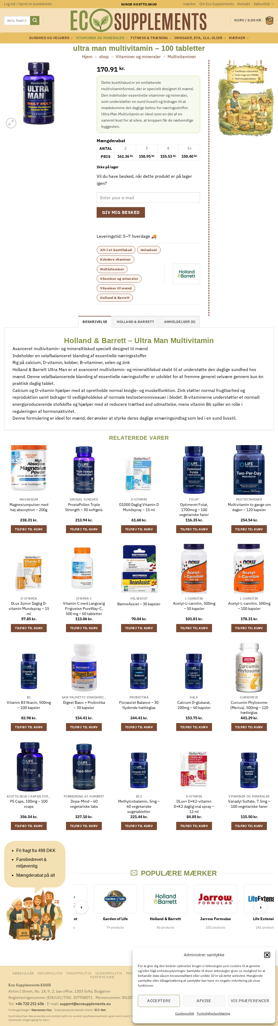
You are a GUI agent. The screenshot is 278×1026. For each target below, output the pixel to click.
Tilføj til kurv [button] (29, 529)
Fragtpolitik (79, 973)
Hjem (87, 56)
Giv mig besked (121, 212)
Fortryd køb (102, 977)
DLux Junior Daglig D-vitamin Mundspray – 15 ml (29, 608)
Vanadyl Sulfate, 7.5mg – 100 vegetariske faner (249, 804)
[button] (267, 955)
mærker (189, 4)
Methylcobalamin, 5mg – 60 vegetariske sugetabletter (139, 806)
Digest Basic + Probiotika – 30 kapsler (84, 705)
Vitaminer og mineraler (100, 38)
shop (104, 56)
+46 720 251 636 (29, 1003)
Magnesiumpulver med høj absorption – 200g (29, 507)
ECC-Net (100, 1010)
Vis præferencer (250, 1000)
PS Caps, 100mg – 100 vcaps (29, 804)
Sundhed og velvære (49, 38)
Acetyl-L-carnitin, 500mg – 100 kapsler (249, 606)
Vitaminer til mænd (115, 288)
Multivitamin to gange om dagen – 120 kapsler (249, 507)
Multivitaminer (182, 56)
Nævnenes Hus (41, 1010)
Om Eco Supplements (217, 4)
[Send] (34, 20)
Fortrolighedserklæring (213, 1013)
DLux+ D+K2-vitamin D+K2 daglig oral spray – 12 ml (194, 806)
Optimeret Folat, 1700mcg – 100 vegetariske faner (194, 509)
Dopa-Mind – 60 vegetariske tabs (84, 804)
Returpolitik (50, 973)
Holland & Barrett (114, 298)
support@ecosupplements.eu (85, 1003)
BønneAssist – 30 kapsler (138, 603)
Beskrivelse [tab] (95, 321)
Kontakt (244, 4)
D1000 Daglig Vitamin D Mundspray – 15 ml (139, 507)
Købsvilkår (262, 4)
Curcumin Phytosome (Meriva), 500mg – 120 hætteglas (249, 707)
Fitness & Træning (149, 38)
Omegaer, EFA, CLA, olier (198, 38)
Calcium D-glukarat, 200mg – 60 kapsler (194, 705)
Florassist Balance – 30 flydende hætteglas (139, 705)
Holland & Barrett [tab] (135, 321)
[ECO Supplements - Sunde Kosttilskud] (139, 20)
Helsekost (149, 250)
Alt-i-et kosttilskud (116, 250)
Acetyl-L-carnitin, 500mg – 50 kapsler (194, 606)
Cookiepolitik (184, 1013)
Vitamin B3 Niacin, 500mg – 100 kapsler (29, 705)
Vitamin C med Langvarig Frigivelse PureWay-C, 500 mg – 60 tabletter (84, 608)
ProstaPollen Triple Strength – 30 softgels (84, 507)
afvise (204, 1000)
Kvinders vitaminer (115, 259)
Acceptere (159, 1000)
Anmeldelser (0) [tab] (179, 321)
